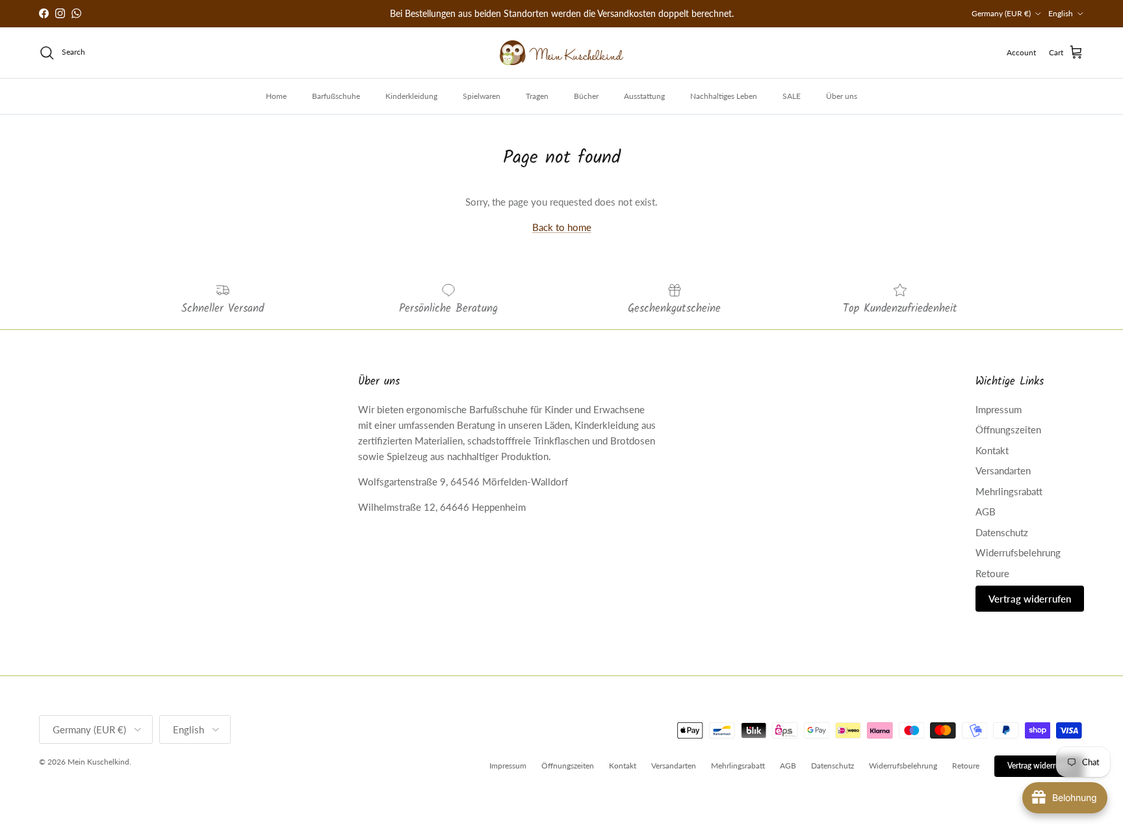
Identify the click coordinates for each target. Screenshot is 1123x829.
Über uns (841, 96)
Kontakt (992, 450)
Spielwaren (481, 96)
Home (276, 96)
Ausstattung (644, 96)
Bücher (586, 96)
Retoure (992, 573)
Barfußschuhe (336, 96)
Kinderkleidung (411, 96)
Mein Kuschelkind (98, 762)
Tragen (537, 96)
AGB (985, 511)
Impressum (998, 409)
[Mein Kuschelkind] (561, 52)
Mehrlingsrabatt (1008, 491)
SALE (791, 96)
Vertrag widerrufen (1029, 599)
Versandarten (1003, 470)
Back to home (561, 227)
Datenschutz (1001, 532)
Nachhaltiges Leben (723, 96)
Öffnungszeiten (1008, 429)
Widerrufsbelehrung (1018, 552)
